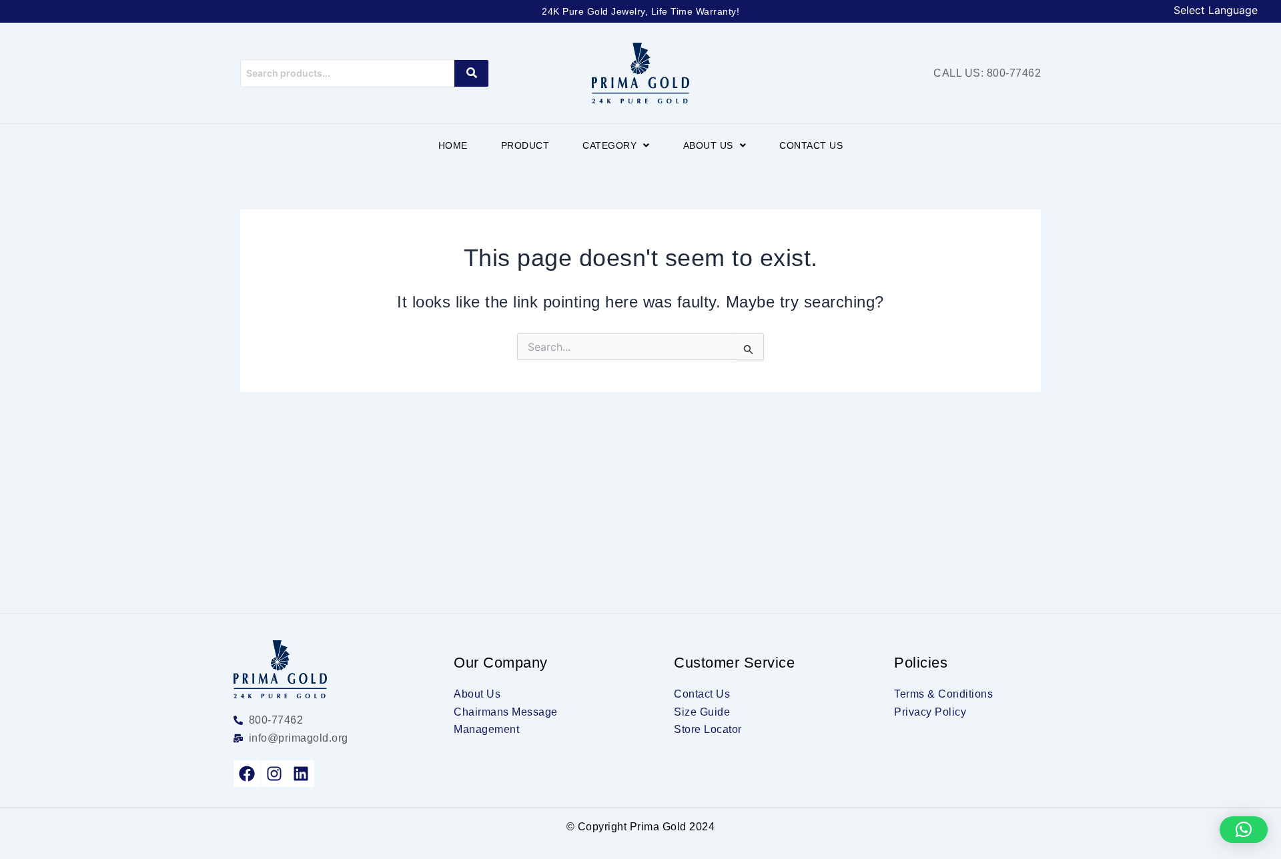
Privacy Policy (930, 712)
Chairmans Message (506, 712)
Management (486, 729)
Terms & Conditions (943, 694)
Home (453, 145)
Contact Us (811, 145)
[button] (616, 145)
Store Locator (708, 729)
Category (609, 145)
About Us (708, 145)
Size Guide (702, 712)
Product (525, 145)
